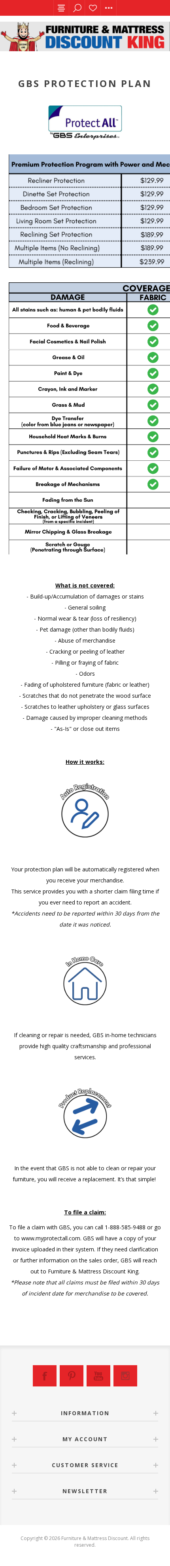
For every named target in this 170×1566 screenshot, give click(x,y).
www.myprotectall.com (50, 1238)
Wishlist (93, 8)
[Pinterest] (71, 1375)
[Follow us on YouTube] (98, 1375)
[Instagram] (125, 1375)
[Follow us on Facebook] (45, 1375)
